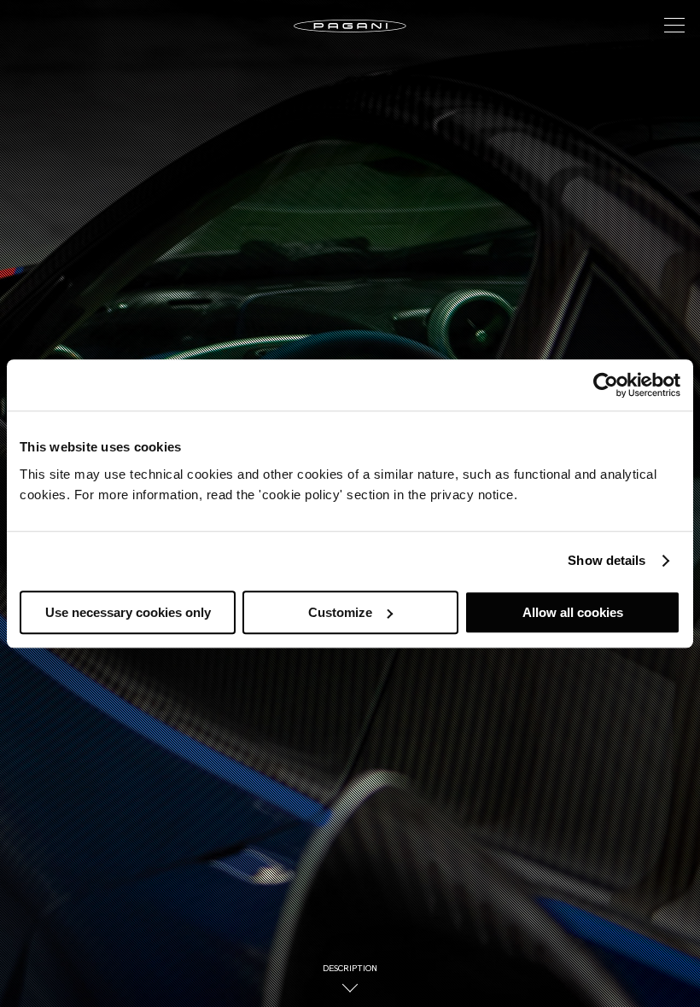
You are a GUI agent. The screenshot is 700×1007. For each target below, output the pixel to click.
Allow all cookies (572, 612)
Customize (340, 612)
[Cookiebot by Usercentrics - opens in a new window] (605, 385)
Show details (606, 560)
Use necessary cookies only (128, 612)
